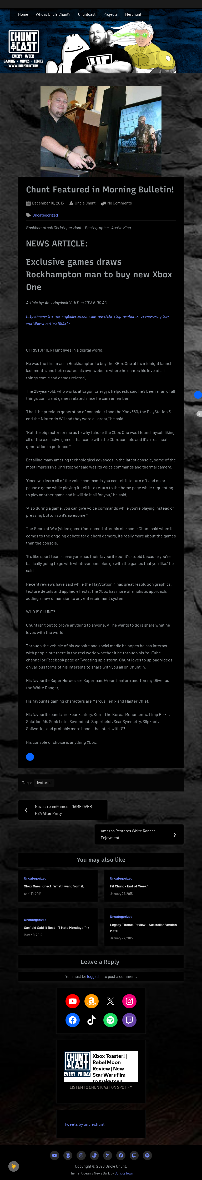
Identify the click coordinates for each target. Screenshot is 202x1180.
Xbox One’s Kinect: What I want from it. (54, 886)
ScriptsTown (124, 1173)
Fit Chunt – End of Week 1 (129, 886)
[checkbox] (13, 1166)
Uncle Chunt (85, 202)
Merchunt (133, 14)
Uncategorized (45, 215)
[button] (30, 757)
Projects (110, 14)
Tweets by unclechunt (84, 1124)
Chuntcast (86, 14)
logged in (95, 976)
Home (23, 14)
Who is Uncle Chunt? (53, 14)
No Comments (119, 203)
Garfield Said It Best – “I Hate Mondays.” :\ (56, 927)
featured (44, 782)
